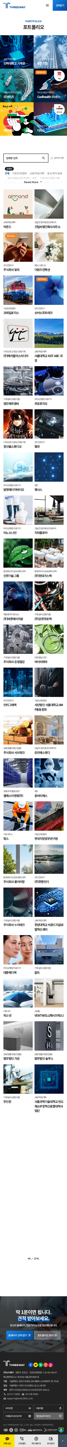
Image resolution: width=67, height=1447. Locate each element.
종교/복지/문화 (54, 173)
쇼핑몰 (46, 183)
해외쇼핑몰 (57, 183)
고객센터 (22, 1443)
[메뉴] (47, 5)
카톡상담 (7, 1443)
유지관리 (50, 1443)
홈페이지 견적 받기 (17, 1335)
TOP (62, 1440)
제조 (34, 178)
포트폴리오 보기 (45, 1335)
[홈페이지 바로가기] (29, 64)
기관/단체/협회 (19, 173)
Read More (31, 182)
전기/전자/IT (10, 183)
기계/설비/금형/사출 (49, 178)
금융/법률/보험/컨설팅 (18, 178)
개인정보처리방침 (43, 1416)
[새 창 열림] (30, 1365)
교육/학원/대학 (36, 173)
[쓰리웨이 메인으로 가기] (14, 5)
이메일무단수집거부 (13, 1416)
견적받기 (60, 5)
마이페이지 (36, 1443)
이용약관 (39, 1408)
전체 (7, 173)
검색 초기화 (59, 158)
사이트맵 (9, 1408)
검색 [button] (43, 158)
